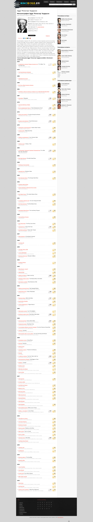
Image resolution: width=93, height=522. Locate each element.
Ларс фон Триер (66, 89)
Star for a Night (21, 434)
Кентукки (20, 343)
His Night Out (21, 450)
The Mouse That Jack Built (23, 164)
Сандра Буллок (65, 66)
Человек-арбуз (21, 130)
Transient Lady (21, 447)
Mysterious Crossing (22, 424)
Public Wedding (21, 404)
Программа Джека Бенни (23, 210)
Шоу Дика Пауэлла (22, 158)
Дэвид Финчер (65, 94)
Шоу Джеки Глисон (22, 194)
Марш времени (21, 236)
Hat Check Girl (21, 486)
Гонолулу (20, 330)
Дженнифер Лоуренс (67, 50)
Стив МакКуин (65, 83)
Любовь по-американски (23, 137)
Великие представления (23, 121)
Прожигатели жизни (22, 324)
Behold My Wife (21, 460)
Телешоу (66, 1)
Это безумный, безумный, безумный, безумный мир (29, 150)
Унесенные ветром (22, 320)
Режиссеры (59, 1)
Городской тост (21, 226)
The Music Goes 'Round (23, 440)
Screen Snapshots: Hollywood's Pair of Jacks (27, 187)
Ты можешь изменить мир (23, 200)
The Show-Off (21, 242)
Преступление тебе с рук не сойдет (25, 333)
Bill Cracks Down (21, 391)
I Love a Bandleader (22, 252)
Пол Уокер (64, 35)
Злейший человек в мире (23, 278)
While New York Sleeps (23, 369)
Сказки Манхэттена (22, 291)
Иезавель (20, 362)
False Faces (20, 483)
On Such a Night (21, 381)
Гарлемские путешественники (24, 127)
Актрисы (52, 1)
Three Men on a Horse (23, 418)
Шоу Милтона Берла (22, 229)
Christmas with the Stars (23, 184)
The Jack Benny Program (23, 216)
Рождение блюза (21, 298)
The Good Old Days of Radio (24, 104)
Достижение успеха (22, 340)
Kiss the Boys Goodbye (23, 301)
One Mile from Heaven (22, 385)
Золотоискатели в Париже (23, 359)
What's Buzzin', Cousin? (23, 269)
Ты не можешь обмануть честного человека (27, 327)
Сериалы (73, 1)
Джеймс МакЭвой (66, 24)
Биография (20, 98)
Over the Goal (21, 378)
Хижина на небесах (22, 275)
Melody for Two (21, 388)
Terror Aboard (21, 470)
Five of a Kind (21, 372)
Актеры (46, 1)
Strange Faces (21, 346)
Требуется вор (21, 143)
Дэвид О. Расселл (66, 105)
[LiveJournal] (29, 37)
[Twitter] (25, 37)
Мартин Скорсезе (66, 99)
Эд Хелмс (64, 40)
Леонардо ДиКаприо (67, 29)
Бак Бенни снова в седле (23, 314)
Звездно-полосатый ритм (23, 288)
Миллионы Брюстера (22, 255)
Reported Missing (21, 398)
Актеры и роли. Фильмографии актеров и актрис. (30, 5)
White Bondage (21, 401)
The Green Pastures (22, 421)
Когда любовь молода (22, 407)
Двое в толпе (21, 431)
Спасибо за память (22, 349)
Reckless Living (21, 365)
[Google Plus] (30, 37)
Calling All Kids (21, 272)
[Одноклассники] (26, 37)
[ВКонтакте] (23, 37)
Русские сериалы (23, 512)
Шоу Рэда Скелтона (22, 203)
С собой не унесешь (22, 356)
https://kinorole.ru (60, 517)
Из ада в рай (21, 473)
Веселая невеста (21, 457)
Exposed (20, 352)
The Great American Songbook (24, 72)
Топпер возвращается (23, 304)
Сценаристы (22, 510)
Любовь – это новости (22, 410)
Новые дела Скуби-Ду (22, 114)
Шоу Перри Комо (21, 223)
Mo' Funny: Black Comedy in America (25, 85)
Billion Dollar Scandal (22, 476)
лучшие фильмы (40, 26)
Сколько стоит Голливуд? (23, 489)
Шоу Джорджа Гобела (22, 177)
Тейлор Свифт (65, 71)
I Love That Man (21, 466)
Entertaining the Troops (23, 78)
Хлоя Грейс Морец (66, 55)
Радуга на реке (21, 428)
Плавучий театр (21, 437)
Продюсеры (21, 509)
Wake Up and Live (22, 394)
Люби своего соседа (22, 311)
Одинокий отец (21, 171)
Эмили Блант (65, 61)
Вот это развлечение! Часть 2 (24, 107)
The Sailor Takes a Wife (23, 249)
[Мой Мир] (27, 37)
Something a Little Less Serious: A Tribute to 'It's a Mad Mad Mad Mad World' (33, 91)
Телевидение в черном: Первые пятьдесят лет (28, 64)
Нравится (48, 35)
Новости (21, 502)
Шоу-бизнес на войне (22, 281)
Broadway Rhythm (22, 262)
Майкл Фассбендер (66, 19)
